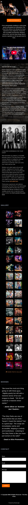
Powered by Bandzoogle (14, 502)
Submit (6, 485)
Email (3, 463)
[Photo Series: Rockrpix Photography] (18, 240)
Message (4, 469)
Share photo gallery (14, 372)
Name (3, 456)
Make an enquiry (14, 20)
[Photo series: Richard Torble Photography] (9, 356)
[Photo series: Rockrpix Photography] (9, 276)
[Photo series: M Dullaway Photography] (18, 320)
